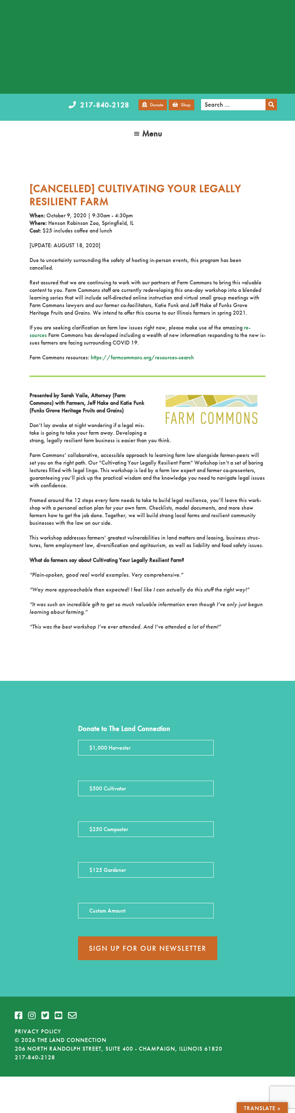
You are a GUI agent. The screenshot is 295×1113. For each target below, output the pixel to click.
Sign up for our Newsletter (147, 948)
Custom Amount (107, 910)
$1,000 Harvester (110, 747)
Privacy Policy (38, 1031)
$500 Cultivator (107, 788)
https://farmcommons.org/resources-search (142, 357)
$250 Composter (108, 829)
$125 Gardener (107, 870)
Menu (152, 133)
